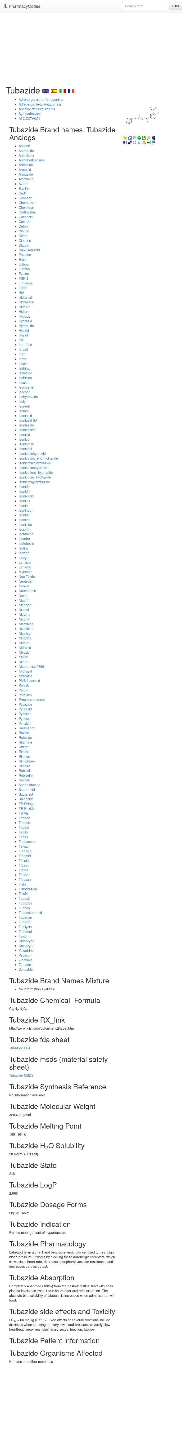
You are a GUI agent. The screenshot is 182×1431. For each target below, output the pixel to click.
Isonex (24, 410)
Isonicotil (25, 448)
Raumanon (27, 728)
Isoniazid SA (28, 420)
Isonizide (25, 524)
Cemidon (25, 197)
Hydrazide (26, 325)
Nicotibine (26, 628)
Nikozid (24, 652)
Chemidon (26, 207)
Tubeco (24, 907)
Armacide (26, 164)
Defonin (24, 226)
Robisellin (26, 775)
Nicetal (24, 609)
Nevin (23, 595)
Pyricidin (25, 713)
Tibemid (25, 855)
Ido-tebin (25, 344)
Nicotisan (25, 633)
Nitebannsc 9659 (31, 666)
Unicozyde (26, 945)
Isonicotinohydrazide (34, 467)
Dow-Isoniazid (29, 250)
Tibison (24, 865)
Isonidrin (25, 491)
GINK (23, 287)
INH (21, 339)
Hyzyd (23, 335)
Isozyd (23, 557)
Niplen (23, 657)
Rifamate (25, 742)
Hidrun (24, 311)
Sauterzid (26, 794)
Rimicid (24, 751)
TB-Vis (23, 813)
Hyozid (24, 330)
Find (175, 6)
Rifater (24, 746)
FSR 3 (23, 278)
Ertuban (25, 264)
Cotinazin (26, 216)
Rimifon (24, 756)
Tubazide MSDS (21, 1075)
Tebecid (25, 817)
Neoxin (24, 586)
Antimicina (26, 155)
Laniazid (25, 562)
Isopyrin (25, 529)
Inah (22, 354)
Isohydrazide (28, 396)
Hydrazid (25, 321)
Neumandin (27, 590)
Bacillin (24, 188)
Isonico (24, 439)
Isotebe (24, 538)
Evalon (24, 273)
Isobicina (25, 377)
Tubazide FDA (19, 1048)
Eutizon (24, 268)
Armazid (25, 169)
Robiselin (25, 770)
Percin (23, 690)
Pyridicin (25, 718)
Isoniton (25, 519)
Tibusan (25, 879)
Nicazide (25, 605)
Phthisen (25, 694)
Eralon (23, 259)
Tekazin (24, 846)
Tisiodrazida (28, 888)
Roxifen (24, 780)
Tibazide (25, 851)
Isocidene (26, 387)
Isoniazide (26, 425)
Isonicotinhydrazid (32, 453)
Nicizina (24, 614)
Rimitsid (25, 765)
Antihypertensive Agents (37, 108)
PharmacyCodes (24, 6)
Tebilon (24, 832)
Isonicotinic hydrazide (35, 463)
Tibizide (24, 874)
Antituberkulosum (32, 160)
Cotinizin (25, 221)
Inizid (23, 358)
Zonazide (26, 969)
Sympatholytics (30, 113)
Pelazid (24, 685)
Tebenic (25, 822)
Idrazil (23, 349)
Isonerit (24, 406)
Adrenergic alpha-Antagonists (41, 99)
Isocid (23, 382)
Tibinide (25, 860)
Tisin (22, 884)
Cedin (23, 193)
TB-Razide (27, 808)
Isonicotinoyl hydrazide (36, 472)
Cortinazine (27, 212)
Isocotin (24, 392)
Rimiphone (27, 761)
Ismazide (25, 373)
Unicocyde (26, 941)
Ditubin (24, 245)
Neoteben (26, 581)
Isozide (24, 552)
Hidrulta (24, 306)
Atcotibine (26, 179)
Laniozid (25, 567)
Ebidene (25, 254)
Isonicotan (26, 444)
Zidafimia (25, 959)
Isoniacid (25, 415)
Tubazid (25, 898)
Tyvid (23, 936)
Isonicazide (27, 429)
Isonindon (26, 510)
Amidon (24, 145)
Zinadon (25, 964)
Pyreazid (25, 709)
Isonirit (24, 515)
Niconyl (24, 619)
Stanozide (26, 799)
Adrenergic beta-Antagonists (40, 104)
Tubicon (25, 922)
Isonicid (24, 434)
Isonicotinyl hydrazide (35, 477)
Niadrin (24, 600)
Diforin (23, 235)
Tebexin (25, 827)
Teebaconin (27, 841)
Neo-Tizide (27, 576)
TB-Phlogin (27, 803)
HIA (21, 292)
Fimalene (26, 283)
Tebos (23, 836)
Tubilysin (25, 926)
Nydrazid (25, 671)
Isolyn (23, 401)
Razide (24, 732)
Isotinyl (24, 548)
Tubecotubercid (30, 912)
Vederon (25, 955)
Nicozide (25, 638)
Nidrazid (25, 647)
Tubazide (25, 903)
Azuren (24, 183)
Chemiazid (27, 202)
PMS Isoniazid (29, 680)
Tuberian (25, 917)
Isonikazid (26, 496)
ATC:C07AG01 (30, 118)
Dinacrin (25, 240)
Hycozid (25, 316)
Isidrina (24, 368)
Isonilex (24, 500)
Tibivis (23, 870)
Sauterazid (27, 789)
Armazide (26, 174)
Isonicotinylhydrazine (34, 481)
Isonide (24, 486)
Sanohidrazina (29, 784)
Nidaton (24, 642)
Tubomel (25, 931)
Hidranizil (25, 297)
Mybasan (25, 571)
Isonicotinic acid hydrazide (38, 458)
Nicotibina (26, 623)
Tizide (23, 893)
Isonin (23, 505)
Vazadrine (26, 950)
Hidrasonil (26, 302)
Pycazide (25, 704)
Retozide (25, 737)
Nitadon (24, 661)
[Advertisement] (91, 47)
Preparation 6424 (32, 699)
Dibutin (24, 231)
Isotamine (26, 534)
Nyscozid (25, 675)
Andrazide (26, 150)
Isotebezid (26, 543)
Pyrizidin (25, 723)
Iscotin (23, 363)
